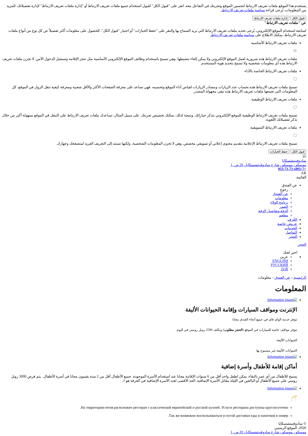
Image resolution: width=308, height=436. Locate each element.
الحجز (293, 237)
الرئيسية (299, 277)
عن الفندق (280, 194)
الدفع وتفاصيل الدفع (273, 211)
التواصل (291, 232)
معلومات (281, 198)
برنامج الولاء (279, 202)
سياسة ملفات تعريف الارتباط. (243, 10)
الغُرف (292, 219)
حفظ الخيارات (278, 151)
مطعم (283, 215)
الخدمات (291, 228)
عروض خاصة (287, 224)
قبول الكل (298, 18)
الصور (283, 207)
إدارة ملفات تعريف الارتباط (270, 18)
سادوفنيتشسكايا (294, 160)
